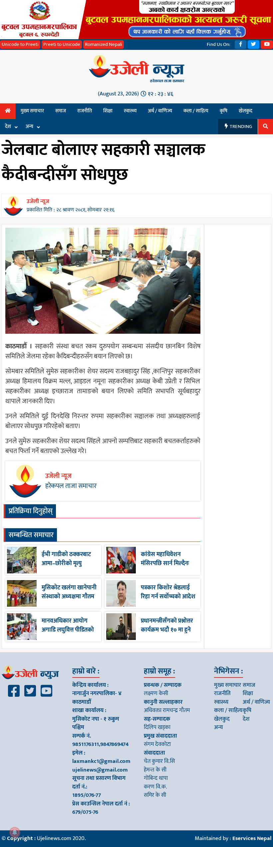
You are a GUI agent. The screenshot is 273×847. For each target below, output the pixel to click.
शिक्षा (108, 111)
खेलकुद (245, 111)
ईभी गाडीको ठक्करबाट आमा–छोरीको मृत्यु (66, 558)
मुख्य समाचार (32, 111)
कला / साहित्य (195, 111)
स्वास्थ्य (130, 111)
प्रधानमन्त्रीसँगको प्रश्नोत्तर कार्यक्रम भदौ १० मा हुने (167, 625)
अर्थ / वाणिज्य (160, 111)
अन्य (29, 126)
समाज (60, 111)
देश (8, 126)
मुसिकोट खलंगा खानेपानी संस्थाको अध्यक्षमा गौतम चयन (69, 597)
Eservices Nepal (251, 838)
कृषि (223, 111)
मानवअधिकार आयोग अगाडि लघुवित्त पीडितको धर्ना (68, 630)
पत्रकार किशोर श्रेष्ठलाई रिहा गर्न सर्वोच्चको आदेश (168, 592)
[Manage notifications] (14, 832)
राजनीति (84, 111)
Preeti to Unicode (61, 44)
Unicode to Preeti (20, 44)
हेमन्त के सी (155, 770)
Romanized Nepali (103, 44)
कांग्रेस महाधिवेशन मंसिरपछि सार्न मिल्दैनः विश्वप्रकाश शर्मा (165, 563)
